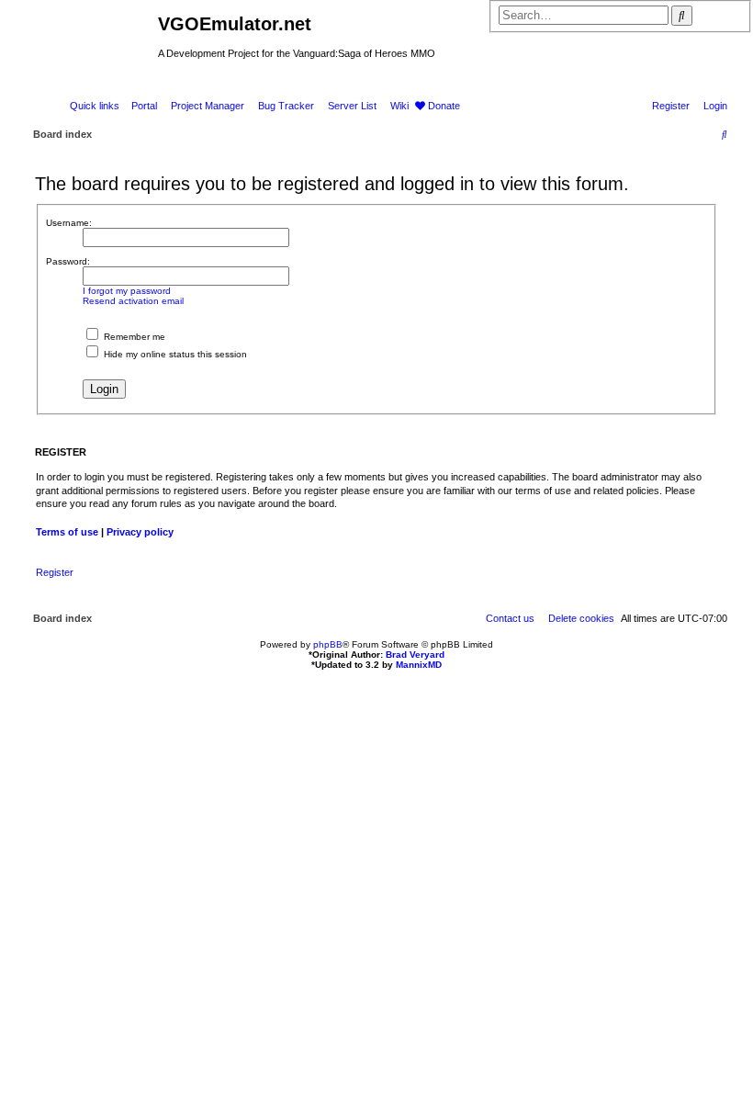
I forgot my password (127, 291)
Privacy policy (140, 531)
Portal (144, 105)
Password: (68, 261)
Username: (69, 223)
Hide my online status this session (174, 354)
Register (54, 572)
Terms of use (67, 531)
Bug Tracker (286, 105)
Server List (352, 105)
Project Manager (207, 105)
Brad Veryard (415, 654)
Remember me (133, 337)
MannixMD (419, 665)
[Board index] (79, 29)
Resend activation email (133, 301)
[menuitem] (711, 106)
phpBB (328, 644)
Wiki (399, 105)
